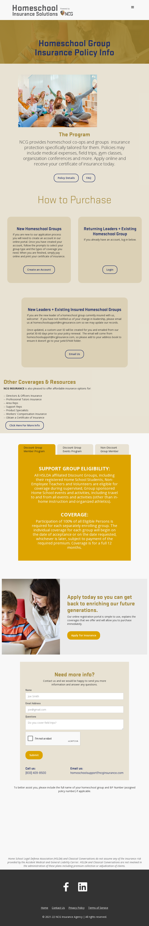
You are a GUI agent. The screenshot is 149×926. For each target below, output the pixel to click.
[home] (42, 10)
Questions (30, 716)
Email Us (74, 354)
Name (28, 690)
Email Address (33, 703)
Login (109, 269)
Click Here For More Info (24, 425)
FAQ (88, 178)
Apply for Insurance (83, 635)
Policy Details (66, 178)
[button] (132, 7)
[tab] (36, 449)
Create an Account (39, 269)
